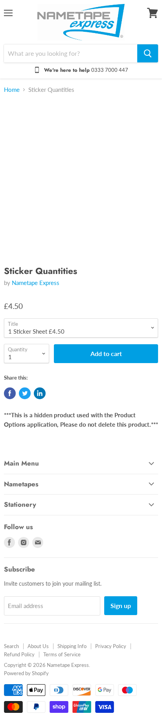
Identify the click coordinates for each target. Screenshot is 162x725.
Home (12, 89)
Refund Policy (19, 654)
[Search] (147, 53)
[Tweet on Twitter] (25, 393)
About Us (38, 646)
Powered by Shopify (26, 673)
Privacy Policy (110, 646)
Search (11, 646)
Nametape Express (35, 282)
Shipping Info (72, 646)
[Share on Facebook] (10, 393)
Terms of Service (62, 654)
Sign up (120, 605)
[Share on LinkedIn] (40, 393)
